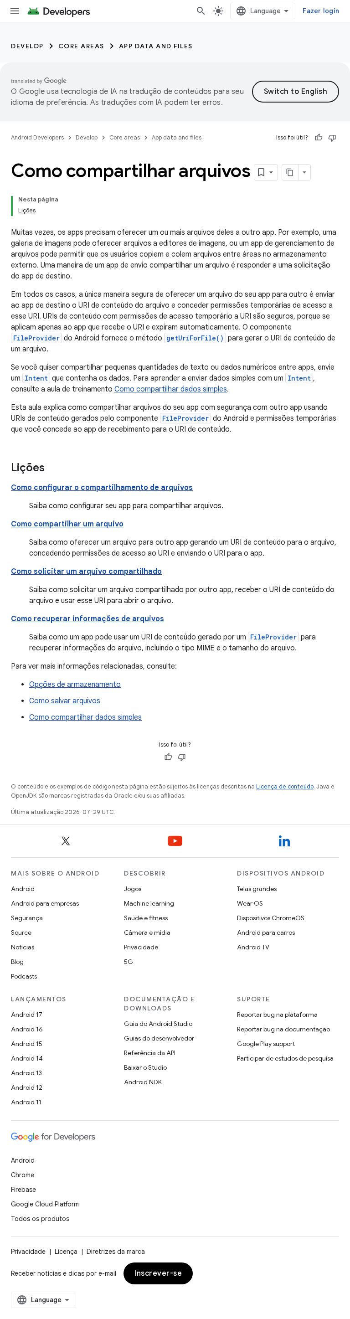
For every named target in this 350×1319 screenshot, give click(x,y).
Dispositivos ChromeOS (270, 918)
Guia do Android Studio (158, 1024)
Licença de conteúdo (285, 786)
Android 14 (27, 1058)
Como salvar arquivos (64, 701)
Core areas (81, 46)
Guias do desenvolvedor (159, 1038)
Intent (36, 378)
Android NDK (143, 1082)
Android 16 (27, 1029)
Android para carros (266, 932)
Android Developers (37, 137)
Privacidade (141, 947)
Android (23, 889)
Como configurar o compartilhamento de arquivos (102, 487)
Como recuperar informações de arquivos (87, 618)
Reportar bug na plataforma (277, 1014)
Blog (17, 962)
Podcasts (24, 976)
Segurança (27, 918)
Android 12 (26, 1087)
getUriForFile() (195, 338)
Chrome (22, 1175)
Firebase (23, 1189)
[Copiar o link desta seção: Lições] (54, 468)
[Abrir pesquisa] (201, 10)
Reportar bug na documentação (283, 1029)
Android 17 (26, 1014)
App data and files (156, 46)
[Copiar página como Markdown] (290, 172)
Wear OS (250, 903)
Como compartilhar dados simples (170, 389)
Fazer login (321, 11)
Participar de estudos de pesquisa (285, 1058)
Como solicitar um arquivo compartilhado (86, 571)
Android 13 (26, 1073)
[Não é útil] (332, 137)
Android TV (253, 947)
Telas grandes (257, 889)
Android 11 (26, 1102)
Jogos (132, 889)
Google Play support (266, 1044)
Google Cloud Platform (45, 1204)
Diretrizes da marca (116, 1251)
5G (128, 962)
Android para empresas (45, 903)
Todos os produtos (40, 1219)
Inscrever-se (158, 1273)
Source (21, 932)
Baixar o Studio (145, 1067)
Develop (27, 46)
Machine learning (149, 903)
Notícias (22, 947)
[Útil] (318, 137)
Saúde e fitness (146, 918)
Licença (66, 1251)
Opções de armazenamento (75, 684)
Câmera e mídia (147, 932)
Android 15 (26, 1044)
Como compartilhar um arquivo (67, 524)
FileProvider (36, 338)
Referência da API (149, 1053)
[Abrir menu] (14, 11)
